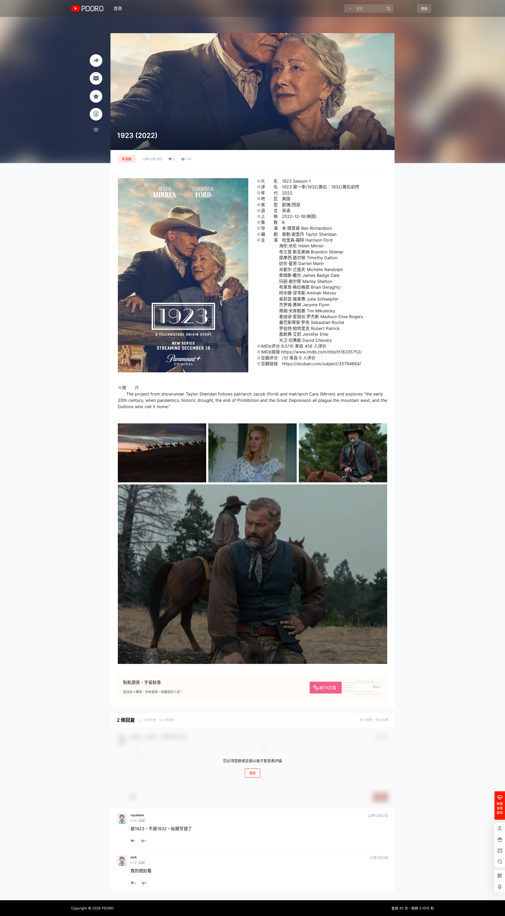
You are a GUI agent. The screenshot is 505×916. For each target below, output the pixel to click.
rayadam (137, 815)
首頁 (118, 8)
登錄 (424, 9)
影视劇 (127, 159)
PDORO (107, 908)
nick (133, 857)
